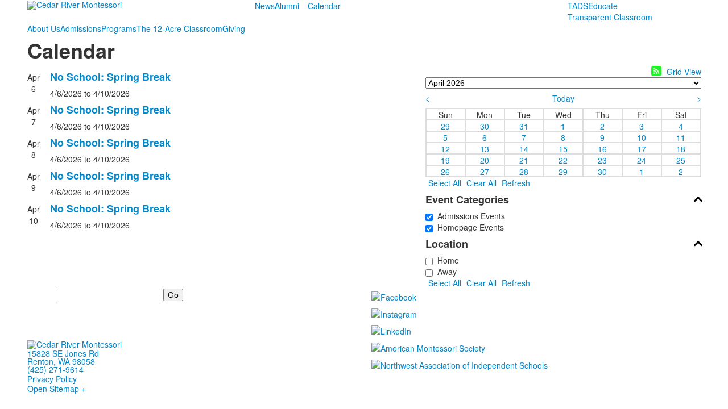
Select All (444, 183)
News (265, 5)
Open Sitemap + (56, 388)
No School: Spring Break (110, 76)
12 (445, 148)
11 (680, 137)
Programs (118, 28)
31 (523, 125)
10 (641, 137)
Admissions (80, 28)
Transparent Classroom (610, 17)
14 (523, 148)
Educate (603, 5)
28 (523, 171)
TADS (578, 5)
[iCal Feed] (656, 71)
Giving (233, 28)
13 (484, 148)
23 (602, 160)
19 (445, 160)
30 (484, 125)
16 (602, 148)
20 (484, 160)
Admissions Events (469, 216)
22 (563, 160)
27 (484, 171)
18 (680, 148)
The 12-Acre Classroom (179, 28)
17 (641, 148)
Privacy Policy (52, 379)
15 (563, 148)
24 (641, 160)
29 (445, 125)
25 (680, 160)
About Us (43, 28)
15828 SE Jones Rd (63, 353)
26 (445, 171)
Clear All (481, 183)
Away (445, 271)
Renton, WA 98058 (61, 361)
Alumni (287, 5)
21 (523, 160)
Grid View (684, 71)
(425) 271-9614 (55, 369)
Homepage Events (468, 227)
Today (563, 98)
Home (446, 260)
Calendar (324, 5)
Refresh (516, 183)
